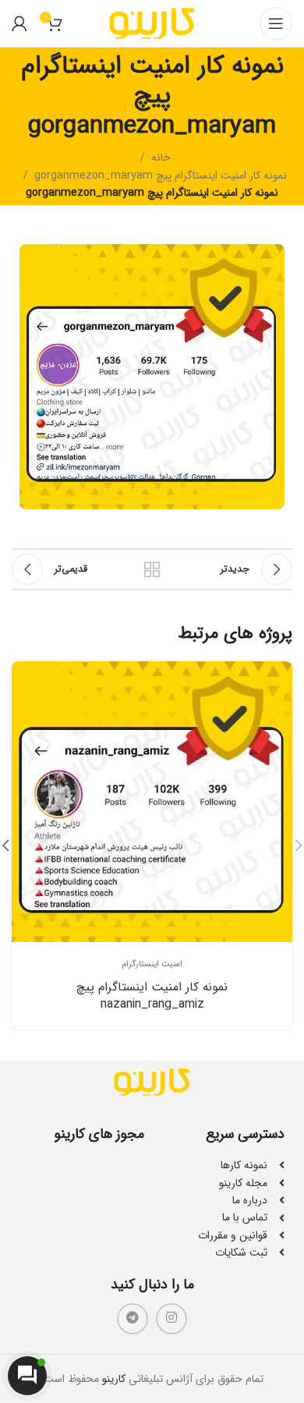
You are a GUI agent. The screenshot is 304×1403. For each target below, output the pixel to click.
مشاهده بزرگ (25, 675)
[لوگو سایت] (152, 22)
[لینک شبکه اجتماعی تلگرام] (132, 1318)
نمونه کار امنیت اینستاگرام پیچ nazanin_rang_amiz (152, 996)
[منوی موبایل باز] (276, 23)
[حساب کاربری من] (19, 23)
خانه (161, 157)
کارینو (113, 1378)
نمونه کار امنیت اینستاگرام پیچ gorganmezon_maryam (160, 175)
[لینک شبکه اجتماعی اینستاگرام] (171, 1318)
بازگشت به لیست (152, 569)
